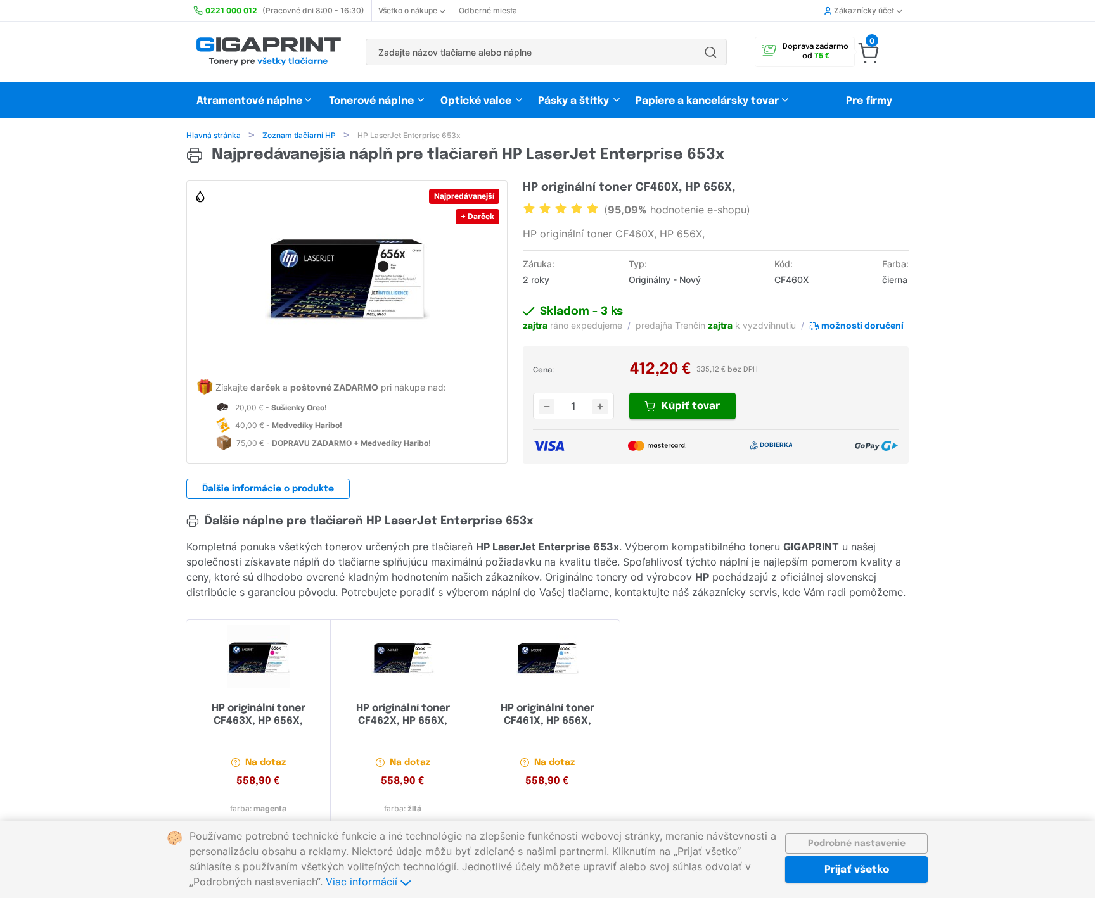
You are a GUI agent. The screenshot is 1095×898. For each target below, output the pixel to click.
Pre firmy (869, 101)
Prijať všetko (856, 869)
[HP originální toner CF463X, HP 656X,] (258, 656)
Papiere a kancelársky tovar (708, 101)
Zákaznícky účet (864, 10)
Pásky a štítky (573, 101)
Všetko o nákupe (407, 10)
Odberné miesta (488, 10)
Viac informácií (363, 881)
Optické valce (475, 101)
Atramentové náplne (249, 101)
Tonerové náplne (371, 101)
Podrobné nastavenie (857, 843)
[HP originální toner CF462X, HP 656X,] (402, 656)
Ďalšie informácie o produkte (268, 488)
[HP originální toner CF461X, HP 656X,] (547, 656)
